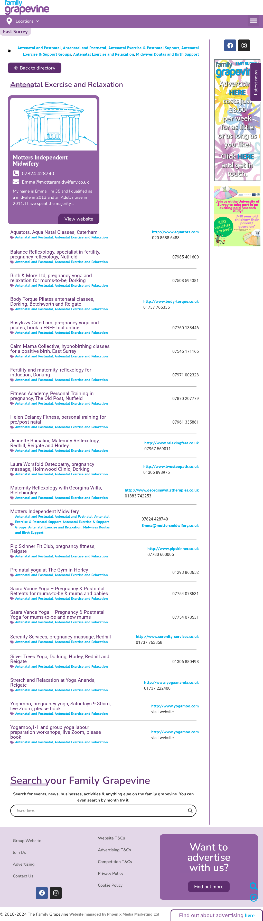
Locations (25, 21)
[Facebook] (230, 45)
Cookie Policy (110, 885)
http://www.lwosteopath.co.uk (171, 466)
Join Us (19, 852)
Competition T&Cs (115, 862)
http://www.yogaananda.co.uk (171, 682)
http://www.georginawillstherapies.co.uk (162, 490)
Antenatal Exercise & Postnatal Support (143, 47)
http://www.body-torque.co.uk (171, 301)
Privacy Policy (110, 873)
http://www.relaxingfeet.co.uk (171, 442)
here (250, 915)
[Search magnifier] (190, 810)
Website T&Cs (111, 838)
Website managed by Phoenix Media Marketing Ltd (113, 914)
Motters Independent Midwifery (40, 160)
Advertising (24, 864)
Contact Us (23, 876)
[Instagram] (244, 45)
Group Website (27, 841)
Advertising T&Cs (114, 850)
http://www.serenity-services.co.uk (167, 636)
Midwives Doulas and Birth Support (167, 54)
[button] (253, 20)
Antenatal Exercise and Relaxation (103, 54)
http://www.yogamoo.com (175, 705)
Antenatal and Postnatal (39, 47)
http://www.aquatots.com (175, 231)
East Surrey (15, 31)
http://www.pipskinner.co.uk (173, 548)
